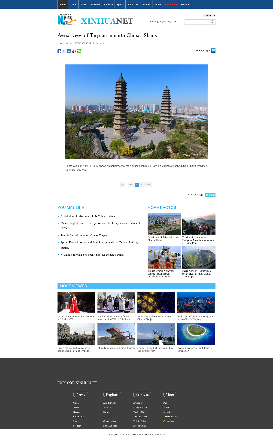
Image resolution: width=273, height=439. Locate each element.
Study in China (140, 416)
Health (76, 430)
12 (142, 184)
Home (63, 4)
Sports (120, 4)
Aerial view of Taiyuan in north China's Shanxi (163, 239)
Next (148, 184)
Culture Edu (78, 416)
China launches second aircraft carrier (116, 347)
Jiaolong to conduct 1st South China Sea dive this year (155, 349)
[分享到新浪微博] (74, 51)
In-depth (167, 411)
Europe (106, 411)
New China (171, 4)
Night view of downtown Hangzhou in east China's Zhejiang (195, 318)
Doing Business (140, 407)
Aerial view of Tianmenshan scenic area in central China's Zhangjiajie (196, 273)
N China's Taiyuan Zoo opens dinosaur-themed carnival (92, 254)
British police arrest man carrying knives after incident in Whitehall (74, 349)
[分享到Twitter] (64, 51)
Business (95, 4)
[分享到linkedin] (69, 51)
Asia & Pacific (109, 402)
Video (157, 4)
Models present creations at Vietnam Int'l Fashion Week (76, 318)
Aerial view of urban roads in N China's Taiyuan (88, 216)
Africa (106, 416)
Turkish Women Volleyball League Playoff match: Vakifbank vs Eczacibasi (161, 273)
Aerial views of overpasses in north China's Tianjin (154, 318)
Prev (131, 184)
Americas (107, 407)
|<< (122, 184)
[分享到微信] (79, 51)
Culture (108, 4)
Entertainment (79, 434)
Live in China (139, 425)
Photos (146, 4)
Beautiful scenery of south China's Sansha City (194, 349)
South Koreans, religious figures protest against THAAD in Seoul (113, 318)
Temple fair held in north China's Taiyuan (84, 235)
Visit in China (139, 421)
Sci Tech (77, 425)
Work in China (139, 411)
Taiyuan (210, 195)
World (83, 4)
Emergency (138, 430)
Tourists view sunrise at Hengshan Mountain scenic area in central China (198, 240)
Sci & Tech (133, 4)
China (73, 4)
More (185, 4)
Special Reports (170, 416)
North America (110, 425)
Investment (138, 402)
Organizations (109, 421)
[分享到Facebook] (59, 51)
